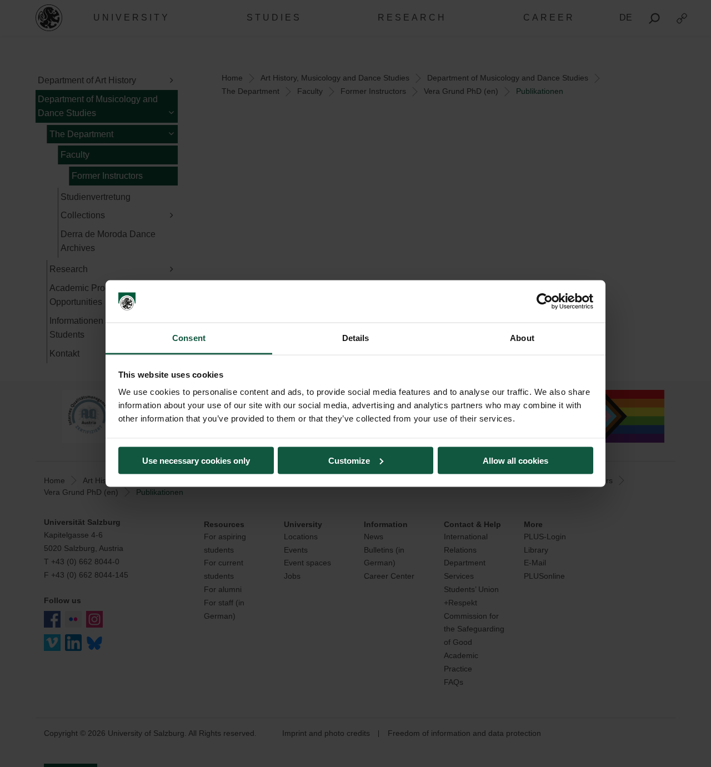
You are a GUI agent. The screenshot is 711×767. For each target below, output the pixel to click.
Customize (349, 460)
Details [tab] (355, 338)
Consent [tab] (189, 338)
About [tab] (522, 338)
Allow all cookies (515, 460)
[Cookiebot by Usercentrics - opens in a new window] (544, 301)
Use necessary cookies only (196, 460)
